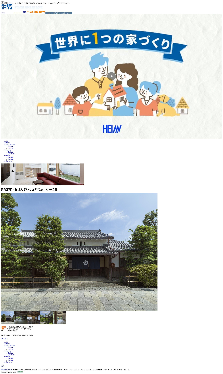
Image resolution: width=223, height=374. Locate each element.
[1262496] (33, 324)
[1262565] (59, 324)
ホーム (6, 141)
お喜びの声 (11, 154)
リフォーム (7, 150)
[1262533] (46, 324)
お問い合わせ (8, 161)
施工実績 (10, 152)
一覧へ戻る (4, 338)
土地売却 (10, 148)
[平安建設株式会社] (22, 10)
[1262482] (20, 324)
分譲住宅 (10, 146)
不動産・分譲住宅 (9, 144)
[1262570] (7, 324)
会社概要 (7, 155)
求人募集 (10, 159)
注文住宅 (7, 143)
